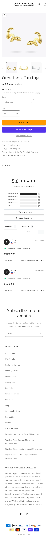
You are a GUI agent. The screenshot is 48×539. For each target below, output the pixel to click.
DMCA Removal (11, 429)
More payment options (24, 136)
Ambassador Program (14, 411)
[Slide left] (3, 68)
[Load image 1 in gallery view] (11, 67)
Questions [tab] (25, 226)
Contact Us (9, 417)
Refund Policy (11, 377)
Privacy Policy (11, 382)
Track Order (10, 354)
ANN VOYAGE (26, 534)
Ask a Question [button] (25, 218)
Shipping (37, 93)
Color (4, 97)
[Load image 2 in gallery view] (23, 67)
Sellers (8, 423)
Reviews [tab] (8, 226)
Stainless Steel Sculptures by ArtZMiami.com (23, 449)
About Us (9, 400)
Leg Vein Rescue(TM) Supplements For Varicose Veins (21, 456)
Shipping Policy (11, 371)
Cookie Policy (10, 388)
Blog (7, 406)
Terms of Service (12, 394)
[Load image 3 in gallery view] (36, 67)
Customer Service (12, 365)
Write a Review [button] (25, 212)
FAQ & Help (10, 359)
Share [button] (7, 165)
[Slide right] (45, 68)
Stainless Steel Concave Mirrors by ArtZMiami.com (19, 441)
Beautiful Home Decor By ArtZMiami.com (22, 434)
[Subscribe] (40, 334)
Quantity (5, 108)
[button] (3, 4)
